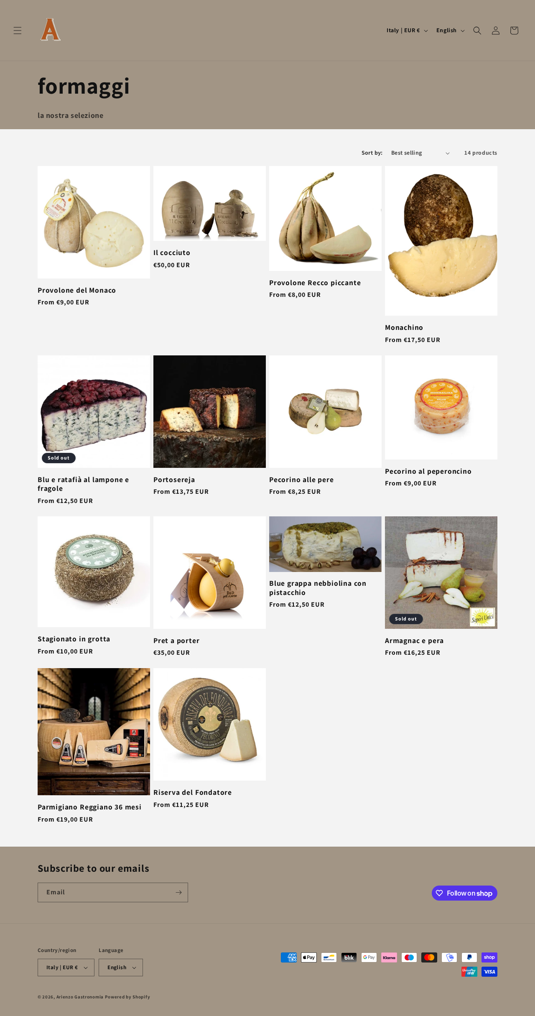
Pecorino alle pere (301, 479)
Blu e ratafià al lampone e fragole (83, 484)
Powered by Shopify (127, 997)
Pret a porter (176, 640)
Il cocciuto (172, 252)
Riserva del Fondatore (192, 792)
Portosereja (174, 479)
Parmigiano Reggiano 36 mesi (90, 806)
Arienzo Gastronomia (80, 997)
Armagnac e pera (414, 640)
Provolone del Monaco (77, 290)
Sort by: (372, 152)
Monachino (404, 327)
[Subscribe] (178, 892)
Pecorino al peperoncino (428, 471)
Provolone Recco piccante (315, 282)
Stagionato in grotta (74, 638)
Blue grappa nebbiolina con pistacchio (318, 588)
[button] (17, 30)
